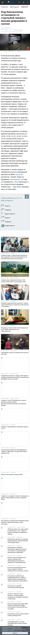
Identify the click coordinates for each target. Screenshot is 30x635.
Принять (15, 633)
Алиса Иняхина (6, 28)
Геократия (4, 7)
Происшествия (18, 30)
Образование (14, 7)
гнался (17, 174)
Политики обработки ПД (20, 630)
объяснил (16, 179)
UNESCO (24, 7)
